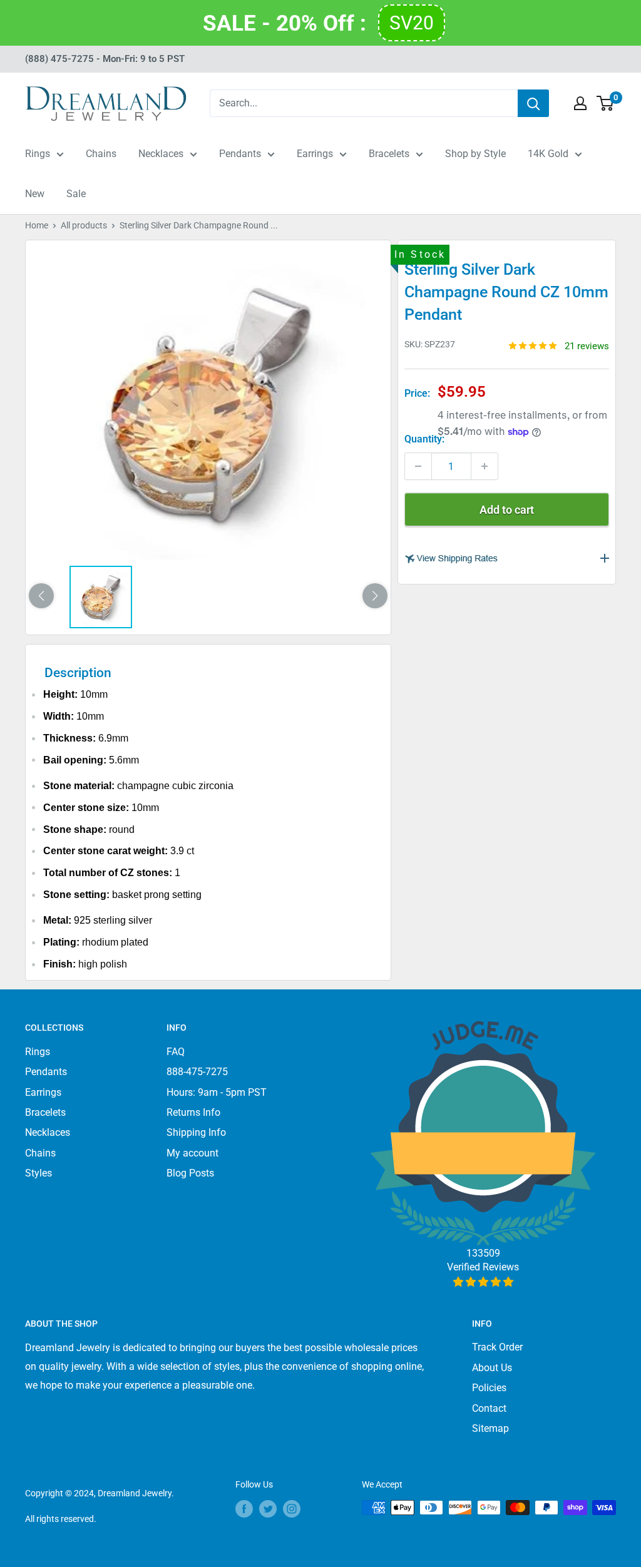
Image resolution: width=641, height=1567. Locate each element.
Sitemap (490, 1428)
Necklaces (160, 154)
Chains (101, 154)
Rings (37, 154)
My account (192, 1153)
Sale (76, 194)
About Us (492, 1368)
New (34, 194)
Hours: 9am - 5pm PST (217, 1092)
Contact (489, 1408)
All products (84, 225)
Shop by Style (475, 154)
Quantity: (424, 439)
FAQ (176, 1052)
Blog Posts (190, 1173)
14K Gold (548, 154)
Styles (38, 1173)
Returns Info (193, 1112)
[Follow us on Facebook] (244, 1509)
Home (36, 225)
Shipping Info (196, 1132)
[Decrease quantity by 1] (418, 466)
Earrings (315, 154)
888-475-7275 (197, 1072)
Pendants (240, 154)
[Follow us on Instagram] (291, 1509)
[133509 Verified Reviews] (483, 1282)
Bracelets (389, 154)
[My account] (580, 103)
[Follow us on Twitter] (268, 1509)
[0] (605, 103)
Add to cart (506, 509)
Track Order (497, 1347)
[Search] (533, 103)
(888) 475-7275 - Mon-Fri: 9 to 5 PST (105, 58)
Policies (489, 1388)
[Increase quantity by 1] (484, 466)
